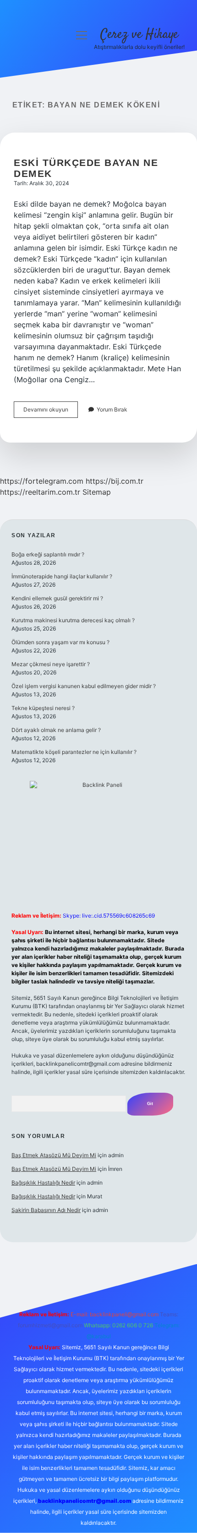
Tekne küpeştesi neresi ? (43, 708)
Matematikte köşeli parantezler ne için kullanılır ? (74, 751)
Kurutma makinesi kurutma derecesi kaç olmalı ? (73, 620)
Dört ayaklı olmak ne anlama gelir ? (56, 729)
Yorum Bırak (112, 409)
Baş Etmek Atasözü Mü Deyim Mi (53, 1155)
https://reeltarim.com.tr (40, 492)
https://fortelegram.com (41, 481)
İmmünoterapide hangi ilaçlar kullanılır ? (61, 576)
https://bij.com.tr (114, 481)
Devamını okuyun (50, 412)
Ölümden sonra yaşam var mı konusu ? (60, 642)
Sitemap (96, 492)
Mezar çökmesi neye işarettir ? (50, 664)
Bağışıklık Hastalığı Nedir (43, 1182)
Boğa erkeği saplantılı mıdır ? (47, 554)
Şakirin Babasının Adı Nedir (46, 1210)
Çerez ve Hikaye (139, 35)
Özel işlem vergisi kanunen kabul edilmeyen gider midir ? (83, 686)
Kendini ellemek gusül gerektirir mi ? (57, 598)
